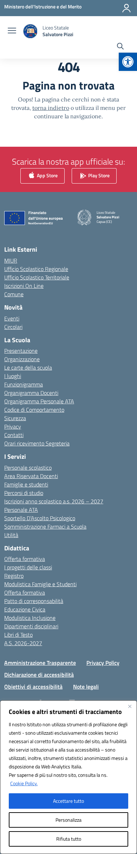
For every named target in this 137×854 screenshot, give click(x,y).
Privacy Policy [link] (102, 662)
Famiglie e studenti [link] (26, 484)
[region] (68, 777)
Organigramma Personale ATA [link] (39, 401)
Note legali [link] (86, 686)
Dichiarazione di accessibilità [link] (39, 674)
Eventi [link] (11, 318)
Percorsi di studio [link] (23, 493)
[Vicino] (129, 706)
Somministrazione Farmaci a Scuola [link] (45, 526)
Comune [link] (14, 294)
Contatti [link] (14, 435)
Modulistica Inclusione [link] (30, 618)
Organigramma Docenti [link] (31, 393)
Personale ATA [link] (21, 509)
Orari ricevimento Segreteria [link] (37, 443)
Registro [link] (14, 575)
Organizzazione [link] (22, 359)
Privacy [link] (12, 426)
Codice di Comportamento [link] (34, 409)
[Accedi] (126, 8)
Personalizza (68, 819)
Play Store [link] (98, 175)
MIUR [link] (10, 260)
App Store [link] (47, 175)
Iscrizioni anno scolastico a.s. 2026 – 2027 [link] (53, 501)
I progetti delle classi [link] (28, 567)
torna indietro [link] (50, 107)
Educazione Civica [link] (24, 609)
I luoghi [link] (12, 376)
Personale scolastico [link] (28, 467)
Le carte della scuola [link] (28, 367)
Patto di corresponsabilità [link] (33, 601)
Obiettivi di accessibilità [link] (33, 686)
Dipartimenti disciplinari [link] (31, 626)
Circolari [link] (13, 327)
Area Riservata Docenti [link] (31, 476)
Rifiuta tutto (68, 838)
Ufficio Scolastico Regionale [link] (36, 269)
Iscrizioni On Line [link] (24, 286)
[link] (128, 62)
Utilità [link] (11, 535)
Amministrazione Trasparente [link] (40, 662)
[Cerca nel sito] (120, 47)
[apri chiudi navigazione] (12, 31)
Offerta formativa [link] (24, 559)
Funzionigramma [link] (23, 384)
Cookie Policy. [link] (24, 783)
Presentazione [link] (21, 350)
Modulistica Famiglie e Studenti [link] (40, 584)
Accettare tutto (68, 801)
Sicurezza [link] (15, 418)
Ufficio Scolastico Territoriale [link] (36, 277)
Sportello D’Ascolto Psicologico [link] (39, 518)
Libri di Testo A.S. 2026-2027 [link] (23, 638)
